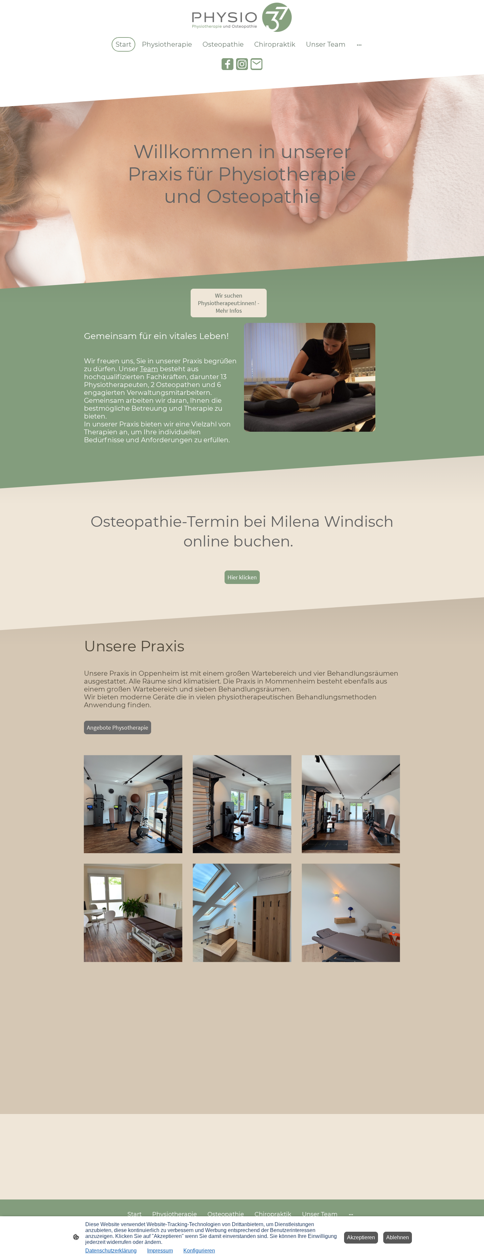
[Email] (256, 64)
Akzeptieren (361, 1237)
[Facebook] (227, 64)
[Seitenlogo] (241, 17)
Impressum (160, 1250)
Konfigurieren (199, 1250)
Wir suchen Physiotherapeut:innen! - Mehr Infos (228, 303)
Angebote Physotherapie (117, 727)
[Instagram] (242, 64)
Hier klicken (242, 577)
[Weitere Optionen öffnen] (359, 44)
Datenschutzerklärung (111, 1250)
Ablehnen (397, 1237)
